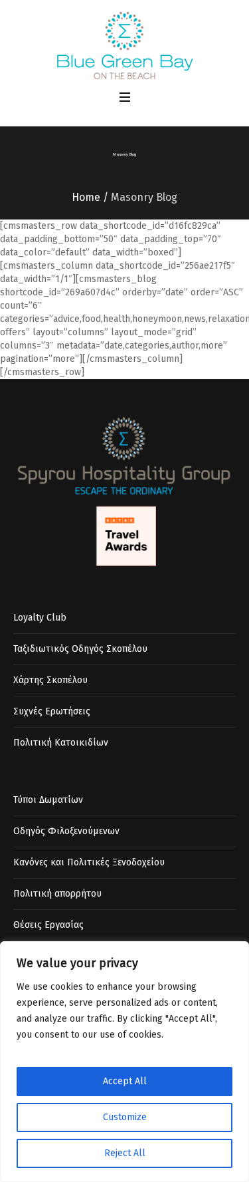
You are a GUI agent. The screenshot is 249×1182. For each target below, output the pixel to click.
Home (86, 197)
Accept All (125, 1081)
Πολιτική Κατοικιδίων (60, 742)
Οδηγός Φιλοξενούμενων (66, 831)
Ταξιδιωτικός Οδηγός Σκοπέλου (80, 649)
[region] (124, 1061)
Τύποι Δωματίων (48, 800)
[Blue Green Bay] (124, 45)
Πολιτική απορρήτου (57, 893)
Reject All (124, 1153)
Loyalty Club (39, 617)
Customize (125, 1117)
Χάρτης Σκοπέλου (50, 680)
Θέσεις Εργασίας (48, 925)
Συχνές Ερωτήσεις (51, 711)
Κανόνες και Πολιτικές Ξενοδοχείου (89, 862)
